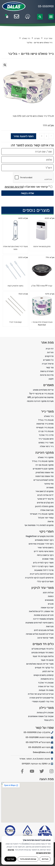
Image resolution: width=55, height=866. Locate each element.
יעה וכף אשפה (47, 607)
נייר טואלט (26, 38)
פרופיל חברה (48, 363)
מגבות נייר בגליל (46, 420)
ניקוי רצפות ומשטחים (44, 540)
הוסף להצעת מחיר (23, 136)
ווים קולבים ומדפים (45, 502)
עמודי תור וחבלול (46, 517)
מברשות (50, 626)
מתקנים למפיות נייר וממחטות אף (39, 525)
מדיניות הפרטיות (14, 186)
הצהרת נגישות (47, 371)
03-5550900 (46, 6)
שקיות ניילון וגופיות (45, 712)
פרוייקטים (49, 356)
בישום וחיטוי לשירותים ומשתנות (39, 622)
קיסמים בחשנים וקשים (44, 675)
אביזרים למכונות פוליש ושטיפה (40, 634)
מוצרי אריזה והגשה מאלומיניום (40, 664)
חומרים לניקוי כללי (45, 581)
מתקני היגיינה (44, 452)
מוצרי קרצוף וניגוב (45, 637)
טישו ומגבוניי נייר (46, 439)
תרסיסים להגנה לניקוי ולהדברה (39, 577)
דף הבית (50, 348)
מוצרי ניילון (46, 708)
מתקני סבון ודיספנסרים (43, 468)
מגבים (51, 603)
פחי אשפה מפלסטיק (45, 472)
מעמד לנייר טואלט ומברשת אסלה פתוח (15, 247)
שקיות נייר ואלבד (46, 682)
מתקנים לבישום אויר (44, 491)
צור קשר (50, 367)
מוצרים (37, 38)
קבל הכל (10, 859)
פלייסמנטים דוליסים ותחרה (42, 697)
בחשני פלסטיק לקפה (15, 286)
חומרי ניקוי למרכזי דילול (43, 566)
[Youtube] (32, 771)
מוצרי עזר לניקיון (42, 588)
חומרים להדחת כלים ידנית (42, 574)
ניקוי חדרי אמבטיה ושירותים (41, 543)
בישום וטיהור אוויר (46, 547)
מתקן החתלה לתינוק (44, 506)
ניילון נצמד (49, 720)
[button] (51, 16)
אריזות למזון (48, 671)
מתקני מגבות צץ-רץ (45, 465)
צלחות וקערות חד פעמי (43, 656)
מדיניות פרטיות (47, 375)
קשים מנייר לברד (15, 322)
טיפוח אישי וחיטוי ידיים (44, 551)
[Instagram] (51, 771)
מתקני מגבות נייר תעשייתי (42, 514)
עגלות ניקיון (48, 592)
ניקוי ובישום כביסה (45, 555)
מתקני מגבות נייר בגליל (43, 461)
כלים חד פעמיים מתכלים (43, 648)
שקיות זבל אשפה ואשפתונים (41, 716)
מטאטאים (49, 600)
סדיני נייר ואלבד (46, 435)
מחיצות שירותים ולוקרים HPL (41, 397)
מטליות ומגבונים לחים (44, 630)
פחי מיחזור (49, 483)
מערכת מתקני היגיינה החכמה (40, 401)
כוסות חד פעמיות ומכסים (43, 652)
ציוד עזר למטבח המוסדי (43, 701)
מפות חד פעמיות (46, 690)
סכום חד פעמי (47, 660)
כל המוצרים (48, 360)
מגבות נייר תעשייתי (45, 427)
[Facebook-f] (22, 771)
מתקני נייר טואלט (46, 457)
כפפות (51, 596)
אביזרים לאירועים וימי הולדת (41, 694)
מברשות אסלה (47, 510)
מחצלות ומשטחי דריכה (43, 619)
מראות (51, 521)
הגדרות (45, 859)
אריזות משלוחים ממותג (43, 390)
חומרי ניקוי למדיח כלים (43, 562)
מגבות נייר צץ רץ (46, 431)
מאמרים (48, 385)
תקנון (51, 378)
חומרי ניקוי (46, 531)
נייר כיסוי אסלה (47, 446)
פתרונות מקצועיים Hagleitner (40, 536)
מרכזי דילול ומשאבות (44, 570)
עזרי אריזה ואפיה (46, 686)
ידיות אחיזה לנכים (45, 495)
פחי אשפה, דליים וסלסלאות (41, 611)
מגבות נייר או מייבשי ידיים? (41, 393)
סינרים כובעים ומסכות (44, 615)
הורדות (50, 352)
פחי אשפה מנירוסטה (44, 476)
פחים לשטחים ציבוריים (44, 480)
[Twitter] (42, 771)
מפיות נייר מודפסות (45, 423)
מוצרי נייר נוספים (46, 442)
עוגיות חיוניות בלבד (28, 859)
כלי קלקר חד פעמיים (44, 667)
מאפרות (50, 487)
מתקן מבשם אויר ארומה (41, 246)
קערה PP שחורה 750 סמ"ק (41, 286)
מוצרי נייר (47, 411)
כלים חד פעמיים (43, 644)
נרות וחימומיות (47, 679)
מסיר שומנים (48, 559)
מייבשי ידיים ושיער (45, 499)
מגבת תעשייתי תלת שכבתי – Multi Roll (41, 323)
